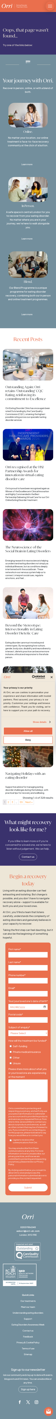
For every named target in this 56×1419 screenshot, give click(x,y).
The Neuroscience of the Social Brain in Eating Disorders (28, 549)
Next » (29, 802)
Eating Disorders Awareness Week (28, 1324)
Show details (39, 722)
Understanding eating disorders (28, 1312)
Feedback (28, 1336)
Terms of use (28, 1348)
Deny (28, 740)
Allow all (28, 731)
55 (21, 802)
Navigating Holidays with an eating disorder (25, 775)
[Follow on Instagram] (36, 1402)
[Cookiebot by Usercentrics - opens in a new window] (33, 677)
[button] (50, 5)
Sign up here (28, 1389)
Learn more (27, 164)
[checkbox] (28, 1054)
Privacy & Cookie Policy (28, 1342)
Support (28, 1318)
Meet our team (28, 1307)
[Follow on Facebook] (19, 1402)
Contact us (28, 856)
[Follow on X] (28, 1402)
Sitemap (28, 1354)
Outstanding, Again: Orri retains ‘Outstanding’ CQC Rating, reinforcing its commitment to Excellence (25, 393)
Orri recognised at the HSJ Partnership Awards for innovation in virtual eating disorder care (24, 473)
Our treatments (28, 1301)
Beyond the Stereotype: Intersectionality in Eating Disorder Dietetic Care (23, 629)
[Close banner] (51, 677)
